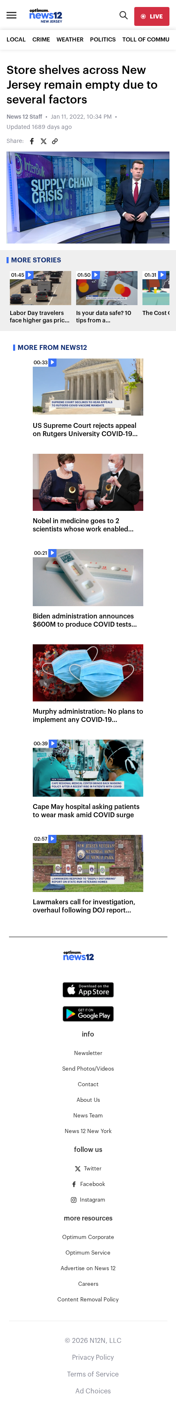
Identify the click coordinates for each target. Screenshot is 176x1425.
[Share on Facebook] (32, 141)
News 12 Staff (24, 117)
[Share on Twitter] (43, 141)
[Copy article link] (55, 141)
